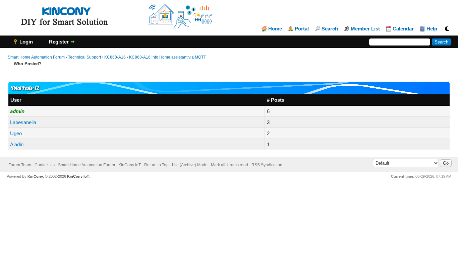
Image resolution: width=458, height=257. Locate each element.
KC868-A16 (115, 57)
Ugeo (16, 133)
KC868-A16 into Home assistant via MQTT (167, 57)
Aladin (16, 144)
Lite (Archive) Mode (190, 165)
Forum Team (19, 165)
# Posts (275, 100)
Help (431, 28)
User (15, 100)
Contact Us (45, 165)
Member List (365, 28)
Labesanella (23, 122)
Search (330, 28)
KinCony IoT (78, 176)
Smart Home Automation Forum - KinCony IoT (99, 165)
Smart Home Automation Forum (36, 57)
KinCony (35, 176)
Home (275, 28)
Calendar (403, 28)
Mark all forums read (229, 165)
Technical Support (84, 57)
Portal (302, 28)
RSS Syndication (266, 165)
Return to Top (156, 165)
